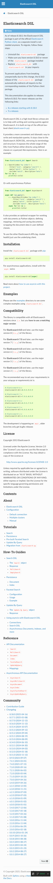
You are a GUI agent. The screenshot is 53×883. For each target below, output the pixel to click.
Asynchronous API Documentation (22, 673)
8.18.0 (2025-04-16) (19, 714)
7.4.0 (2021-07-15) (18, 764)
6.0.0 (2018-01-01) (18, 805)
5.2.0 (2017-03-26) (18, 814)
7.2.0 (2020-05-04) (18, 773)
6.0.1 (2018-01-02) (18, 802)
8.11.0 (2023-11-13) (19, 755)
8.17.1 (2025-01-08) (19, 717)
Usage (12, 597)
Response (14, 566)
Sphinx (16, 876)
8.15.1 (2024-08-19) (19, 736)
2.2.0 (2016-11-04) (18, 823)
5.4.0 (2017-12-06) (18, 808)
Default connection (18, 514)
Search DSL (11, 558)
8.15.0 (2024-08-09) (19, 739)
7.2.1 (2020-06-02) (18, 770)
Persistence (11, 536)
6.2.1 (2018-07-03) (18, 792)
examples (21, 301)
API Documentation (15, 644)
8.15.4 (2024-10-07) (19, 727)
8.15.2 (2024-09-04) (19, 733)
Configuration (12, 510)
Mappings (14, 668)
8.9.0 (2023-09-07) (18, 758)
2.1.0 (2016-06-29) (18, 826)
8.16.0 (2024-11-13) (19, 724)
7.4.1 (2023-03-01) (18, 761)
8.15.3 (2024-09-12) (19, 730)
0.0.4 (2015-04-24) (18, 845)
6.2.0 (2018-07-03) (18, 795)
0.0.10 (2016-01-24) (19, 833)
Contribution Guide (15, 707)
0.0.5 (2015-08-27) (18, 842)
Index (12, 585)
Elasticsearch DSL (28, 4)
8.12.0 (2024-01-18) (19, 752)
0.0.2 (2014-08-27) (18, 851)
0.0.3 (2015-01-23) (18, 848)
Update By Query (14, 542)
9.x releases (13, 111)
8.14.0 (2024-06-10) (19, 742)
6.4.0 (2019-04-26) (18, 783)
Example (13, 601)
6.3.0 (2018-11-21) (18, 789)
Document (14, 582)
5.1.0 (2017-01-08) (18, 817)
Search (9, 533)
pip (44, 251)
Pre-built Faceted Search (17, 539)
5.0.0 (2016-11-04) (18, 820)
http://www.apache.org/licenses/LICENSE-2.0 (27, 462)
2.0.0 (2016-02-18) (18, 830)
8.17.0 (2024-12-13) (19, 721)
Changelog (11, 710)
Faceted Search (13, 590)
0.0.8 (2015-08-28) (18, 839)
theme (29, 876)
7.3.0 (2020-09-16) (18, 767)
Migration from (21, 546)
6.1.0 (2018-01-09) (18, 798)
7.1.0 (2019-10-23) (18, 777)
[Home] (4, 13)
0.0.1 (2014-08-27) (18, 854)
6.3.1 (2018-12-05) (18, 786)
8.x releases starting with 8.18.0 (22, 108)
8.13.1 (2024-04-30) (19, 745)
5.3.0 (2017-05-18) (18, 811)
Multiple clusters (17, 518)
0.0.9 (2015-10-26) (18, 836)
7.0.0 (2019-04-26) (18, 780)
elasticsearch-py (21, 128)
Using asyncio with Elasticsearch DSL (23, 618)
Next (43, 861)
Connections (15, 623)
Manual (13, 521)
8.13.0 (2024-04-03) (19, 749)
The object (18, 563)
